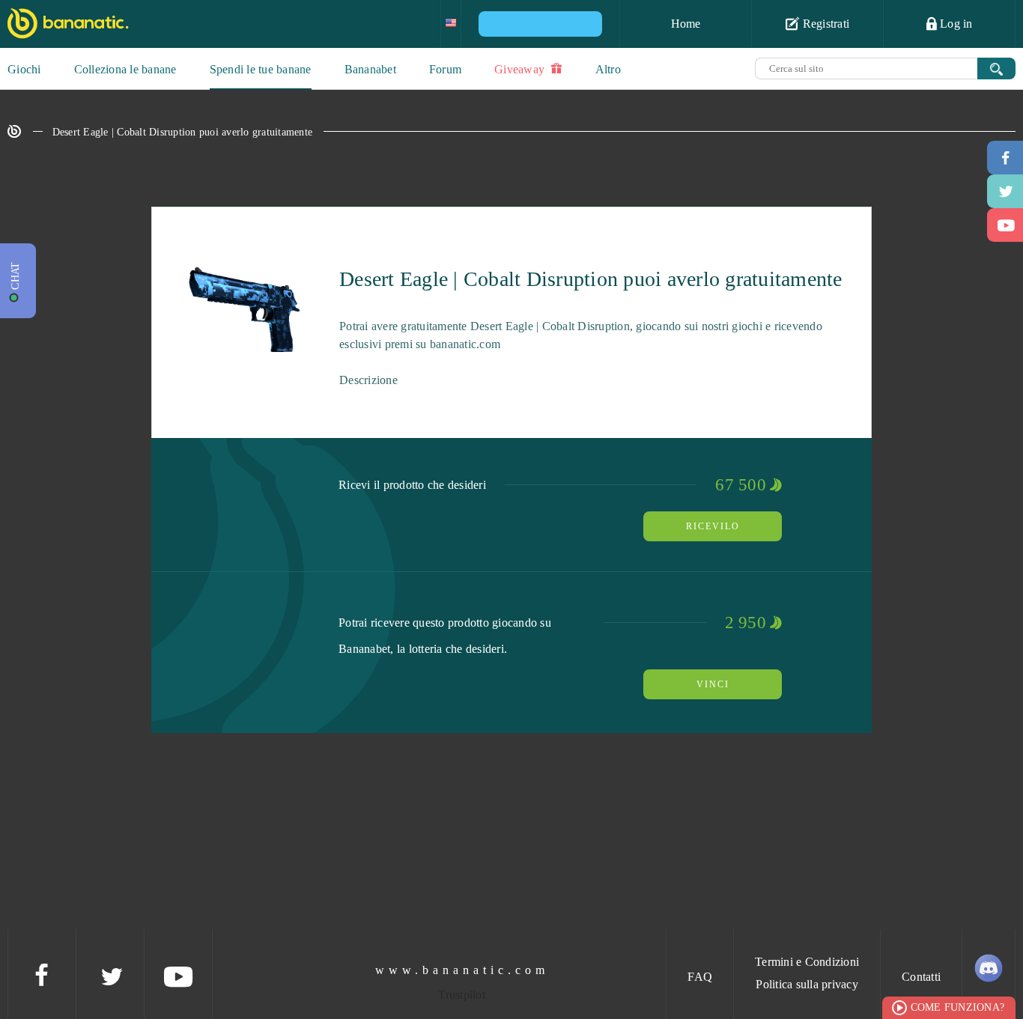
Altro (608, 69)
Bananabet (370, 69)
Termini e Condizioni (807, 961)
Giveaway (520, 69)
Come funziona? (958, 1007)
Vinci (712, 684)
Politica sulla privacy (807, 984)
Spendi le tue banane (261, 69)
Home (686, 23)
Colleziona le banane (125, 69)
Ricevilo (713, 526)
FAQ (699, 976)
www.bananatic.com (462, 970)
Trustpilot (461, 994)
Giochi (24, 69)
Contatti (921, 976)
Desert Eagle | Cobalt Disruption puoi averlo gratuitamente (182, 132)
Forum (445, 69)
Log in (955, 23)
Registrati (824, 23)
